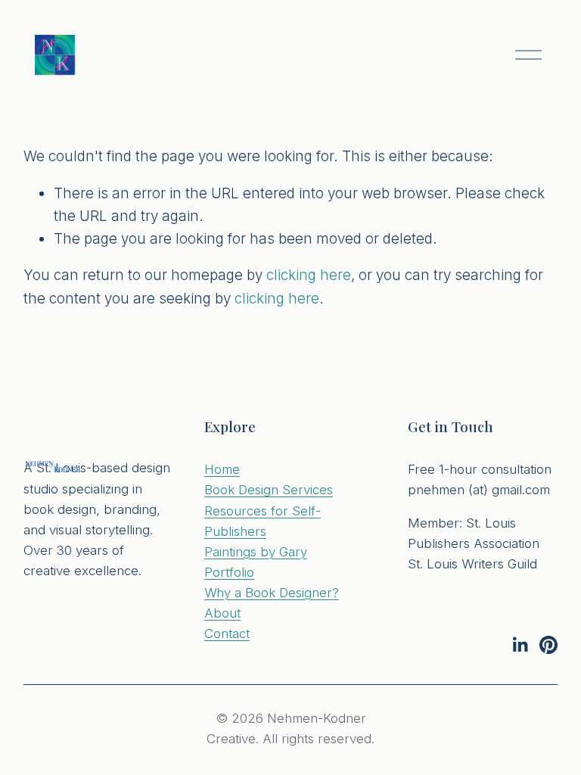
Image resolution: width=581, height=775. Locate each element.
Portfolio (229, 572)
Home (222, 469)
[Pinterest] (548, 645)
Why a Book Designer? (271, 592)
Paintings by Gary (255, 551)
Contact (227, 633)
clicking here (308, 275)
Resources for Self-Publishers (262, 521)
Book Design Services (268, 489)
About (222, 613)
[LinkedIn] (520, 645)
